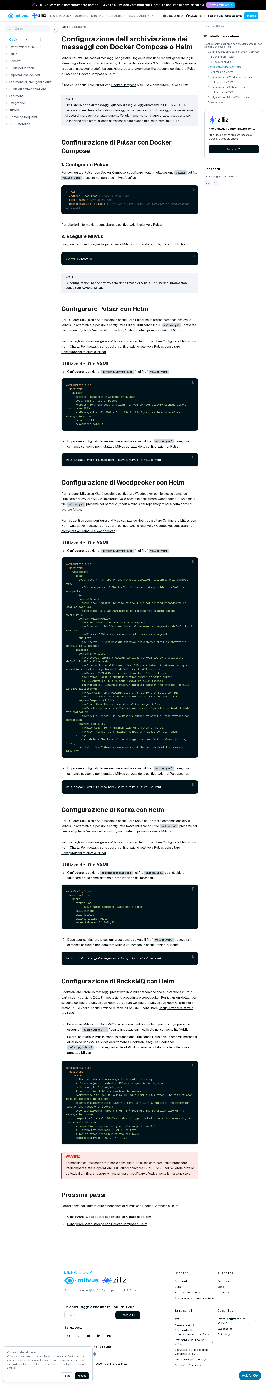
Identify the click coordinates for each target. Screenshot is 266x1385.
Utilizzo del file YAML (222, 72)
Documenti (82, 16)
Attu (178, 1319)
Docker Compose (123, 85)
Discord (223, 1328)
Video (221, 1292)
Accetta (82, 1375)
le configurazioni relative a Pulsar (138, 225)
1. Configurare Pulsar (222, 57)
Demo (221, 1287)
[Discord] (88, 1336)
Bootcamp (224, 1281)
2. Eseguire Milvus (221, 62)
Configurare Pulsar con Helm (224, 67)
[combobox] (173, 16)
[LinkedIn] (99, 1336)
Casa (13, 39)
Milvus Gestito (186, 1292)
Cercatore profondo (189, 1359)
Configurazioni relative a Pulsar (83, 352)
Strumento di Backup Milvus (189, 1342)
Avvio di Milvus (93, 288)
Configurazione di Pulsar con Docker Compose (234, 51)
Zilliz (131, 1290)
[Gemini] (94, 1354)
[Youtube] (109, 1336)
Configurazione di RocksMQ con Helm (229, 97)
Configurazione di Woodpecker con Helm (230, 77)
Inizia (251, 16)
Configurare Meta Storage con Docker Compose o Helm (107, 1224)
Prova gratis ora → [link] (221, 5)
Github (222, 1334)
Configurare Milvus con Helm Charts (159, 1003)
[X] (78, 1336)
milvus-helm (136, 330)
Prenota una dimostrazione (225, 15)
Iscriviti (128, 1315)
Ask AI (247, 1376)
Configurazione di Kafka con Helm (227, 87)
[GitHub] (68, 1336)
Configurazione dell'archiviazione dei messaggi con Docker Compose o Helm (233, 45)
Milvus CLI (182, 1324)
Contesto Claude (186, 1365)
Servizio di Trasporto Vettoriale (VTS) (191, 1352)
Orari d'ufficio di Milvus (232, 1321)
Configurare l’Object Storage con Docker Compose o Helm (109, 1217)
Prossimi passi (216, 102)
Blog (132, 16)
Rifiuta (66, 1375)
